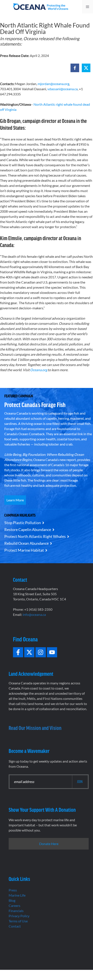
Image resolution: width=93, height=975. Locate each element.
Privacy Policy (19, 916)
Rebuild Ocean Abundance (26, 543)
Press (13, 890)
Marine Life (17, 895)
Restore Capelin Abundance (27, 529)
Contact (15, 926)
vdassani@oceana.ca (62, 89)
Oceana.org (38, 370)
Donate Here (48, 844)
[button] (75, 68)
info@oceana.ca (34, 614)
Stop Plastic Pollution (22, 522)
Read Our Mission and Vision (35, 728)
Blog (12, 900)
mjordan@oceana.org (53, 84)
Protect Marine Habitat (24, 550)
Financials (16, 911)
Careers (14, 905)
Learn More (15, 500)
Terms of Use (18, 921)
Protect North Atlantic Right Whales (35, 536)
